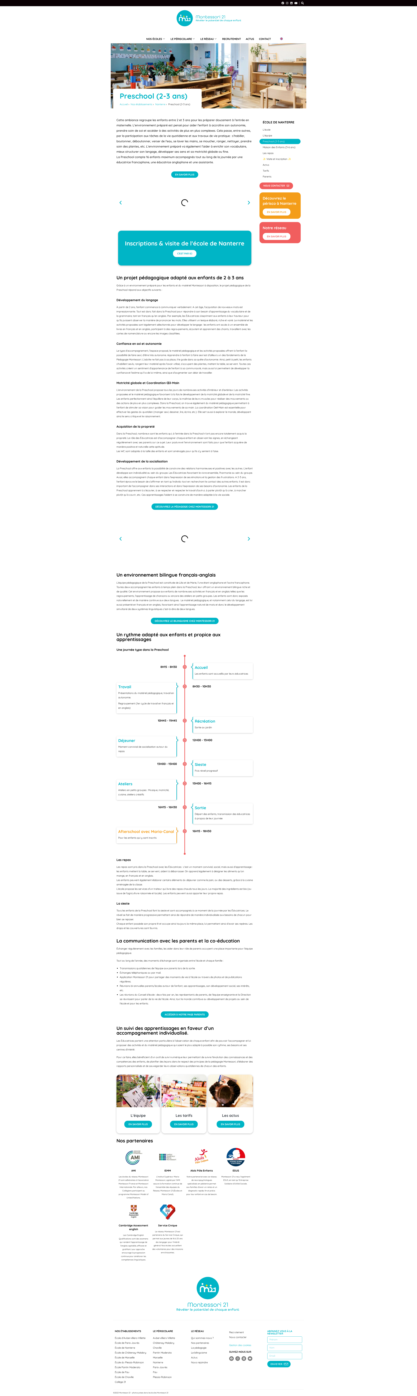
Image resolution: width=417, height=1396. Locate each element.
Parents (267, 176)
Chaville (157, 1347)
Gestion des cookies (240, 1345)
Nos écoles (154, 39)
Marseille (158, 1357)
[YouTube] (296, 3)
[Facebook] (282, 3)
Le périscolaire (181, 39)
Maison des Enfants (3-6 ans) (279, 147)
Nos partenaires (200, 1342)
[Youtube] (250, 1358)
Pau (155, 1372)
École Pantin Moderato (127, 1367)
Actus (250, 39)
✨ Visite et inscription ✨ (277, 159)
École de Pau (122, 1372)
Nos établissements (128, 1331)
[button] (120, 202)
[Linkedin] (244, 1358)
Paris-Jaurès (160, 1367)
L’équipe (267, 135)
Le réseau (207, 39)
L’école (266, 129)
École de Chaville (124, 1377)
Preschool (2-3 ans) (274, 141)
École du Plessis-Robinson (129, 1362)
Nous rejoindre (199, 1362)
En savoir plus (138, 1124)
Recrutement (231, 39)
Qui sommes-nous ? (202, 1338)
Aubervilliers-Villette (164, 1338)
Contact (265, 39)
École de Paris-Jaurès (127, 1342)
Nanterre (158, 1362)
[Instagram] (287, 3)
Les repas (268, 153)
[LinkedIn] (291, 3)
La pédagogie (198, 1347)
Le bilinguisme (199, 1352)
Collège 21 (120, 1381)
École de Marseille (125, 1357)
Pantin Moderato (162, 1352)
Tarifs (266, 170)
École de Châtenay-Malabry (130, 1352)
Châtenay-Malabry (163, 1342)
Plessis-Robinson (162, 1377)
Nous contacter (238, 1337)
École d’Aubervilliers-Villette (130, 1338)
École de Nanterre (278, 122)
